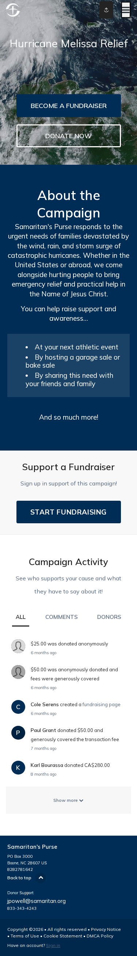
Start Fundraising (68, 512)
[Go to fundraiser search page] (87, 9)
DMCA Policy (100, 936)
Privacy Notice (106, 929)
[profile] (99, 10)
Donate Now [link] (68, 136)
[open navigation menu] (125, 10)
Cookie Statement (62, 936)
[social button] (106, 10)
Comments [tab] (61, 616)
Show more (66, 800)
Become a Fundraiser (69, 105)
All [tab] (21, 616)
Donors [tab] (109, 616)
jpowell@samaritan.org (36, 900)
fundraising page (102, 704)
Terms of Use (25, 936)
